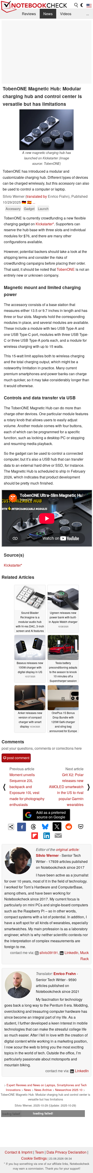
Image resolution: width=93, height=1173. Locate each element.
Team (39, 1152)
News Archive (43, 1090)
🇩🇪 (24, 202)
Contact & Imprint (18, 1152)
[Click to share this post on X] (57, 826)
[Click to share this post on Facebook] (21, 827)
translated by (36, 196)
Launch (43, 208)
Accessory (13, 208)
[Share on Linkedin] (46, 835)
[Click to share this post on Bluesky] (45, 827)
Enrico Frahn (64, 973)
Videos (65, 13)
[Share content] (11, 827)
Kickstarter (44, 223)
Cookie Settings (34, 1158)
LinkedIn (71, 952)
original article (67, 849)
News (48, 13)
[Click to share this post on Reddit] (69, 826)
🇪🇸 (29, 202)
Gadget (29, 208)
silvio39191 (48, 952)
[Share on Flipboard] (34, 835)
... (87, 13)
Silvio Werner (47, 855)
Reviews (29, 13)
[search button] (76, 5)
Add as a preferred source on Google (51, 815)
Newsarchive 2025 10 (68, 1090)
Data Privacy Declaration (66, 1152)
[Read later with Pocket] (80, 826)
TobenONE (66, 269)
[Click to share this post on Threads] (33, 827)
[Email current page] (58, 835)
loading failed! (11, 1114)
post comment (17, 757)
